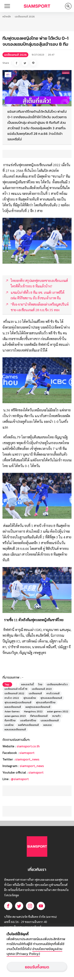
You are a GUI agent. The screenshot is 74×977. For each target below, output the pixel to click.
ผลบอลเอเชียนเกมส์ (15, 729)
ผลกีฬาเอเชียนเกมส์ (28, 725)
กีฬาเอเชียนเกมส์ (39, 716)
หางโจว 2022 (12, 698)
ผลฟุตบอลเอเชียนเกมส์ (37, 707)
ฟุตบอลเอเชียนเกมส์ (51, 698)
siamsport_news (27, 759)
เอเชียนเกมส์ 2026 (25, 16)
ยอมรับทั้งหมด (37, 967)
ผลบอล (47, 725)
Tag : (7, 684)
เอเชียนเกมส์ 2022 (14, 693)
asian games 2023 (15, 716)
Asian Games (12, 711)
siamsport (26, 752)
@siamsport (20, 778)
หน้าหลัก (6, 16)
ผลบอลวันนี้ (27, 684)
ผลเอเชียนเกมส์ (13, 707)
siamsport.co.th (28, 746)
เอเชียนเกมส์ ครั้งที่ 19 (16, 689)
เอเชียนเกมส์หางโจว (57, 684)
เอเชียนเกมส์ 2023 (42, 689)
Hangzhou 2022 (33, 711)
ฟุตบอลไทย (29, 698)
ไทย (40, 684)
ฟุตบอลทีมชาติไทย (46, 702)
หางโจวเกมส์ (53, 693)
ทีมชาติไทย (10, 720)
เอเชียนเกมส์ (35, 693)
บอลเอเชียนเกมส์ (50, 720)
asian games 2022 (57, 711)
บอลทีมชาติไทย (28, 720)
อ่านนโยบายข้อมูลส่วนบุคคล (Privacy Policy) (34, 951)
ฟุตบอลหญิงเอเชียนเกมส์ (18, 702)
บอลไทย (9, 725)
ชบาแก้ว (56, 716)
